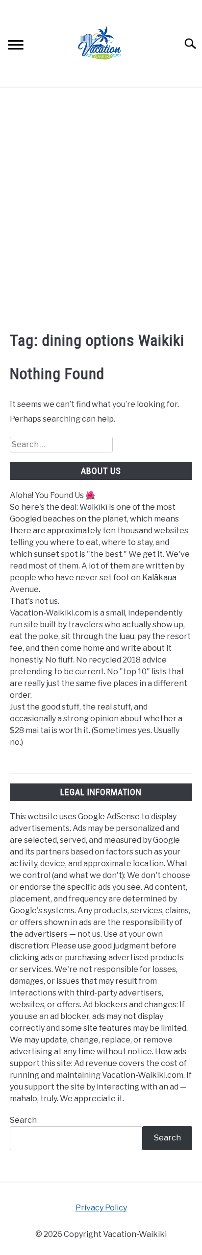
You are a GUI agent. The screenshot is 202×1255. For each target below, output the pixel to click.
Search (23, 1120)
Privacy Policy (101, 1207)
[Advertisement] (101, 208)
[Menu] (15, 46)
